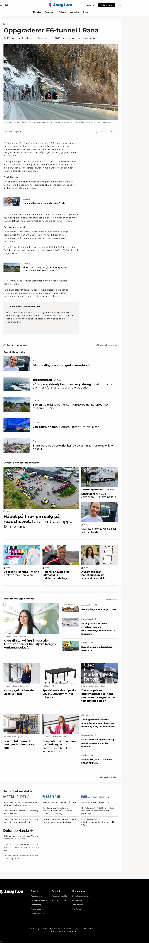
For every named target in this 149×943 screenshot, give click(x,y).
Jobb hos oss (77, 905)
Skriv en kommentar (108, 345)
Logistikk (74, 12)
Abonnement (36, 896)
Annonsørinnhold (59, 900)
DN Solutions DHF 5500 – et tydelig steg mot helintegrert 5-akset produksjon (97, 811)
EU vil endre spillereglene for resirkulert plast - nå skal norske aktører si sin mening (57, 811)
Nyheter (37, 12)
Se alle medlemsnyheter (108, 777)
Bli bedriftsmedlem (39, 900)
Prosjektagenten (37, 909)
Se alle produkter (38, 913)
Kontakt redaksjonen (80, 896)
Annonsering (36, 905)
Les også (26, 199)
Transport (49, 12)
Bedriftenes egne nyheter (19, 598)
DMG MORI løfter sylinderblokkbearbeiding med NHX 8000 (98, 822)
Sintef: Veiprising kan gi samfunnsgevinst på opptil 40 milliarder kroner (45, 269)
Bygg (85, 12)
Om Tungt (76, 909)
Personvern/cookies (60, 896)
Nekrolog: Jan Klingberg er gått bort (59, 802)
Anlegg (62, 12)
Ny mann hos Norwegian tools (95, 802)
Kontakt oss (77, 900)
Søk (6, 5)
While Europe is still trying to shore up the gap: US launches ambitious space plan (21, 847)
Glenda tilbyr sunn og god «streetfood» (44, 203)
